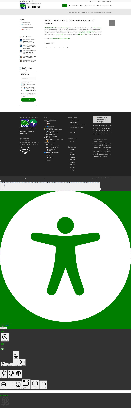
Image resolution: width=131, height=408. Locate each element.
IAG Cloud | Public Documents (77, 125)
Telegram (72, 164)
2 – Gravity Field (51, 134)
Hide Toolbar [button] (3, 328)
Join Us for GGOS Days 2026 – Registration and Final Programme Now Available (29, 41)
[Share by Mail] (67, 47)
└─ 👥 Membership (49, 126)
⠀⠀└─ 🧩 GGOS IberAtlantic (28, 90)
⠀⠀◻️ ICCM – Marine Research (51, 146)
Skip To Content (3, 389)
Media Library (73, 122)
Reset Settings (4, 395)
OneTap (7, 325)
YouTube (72, 162)
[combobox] (50, 186)
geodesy (89, 31)
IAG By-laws (73, 132)
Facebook (72, 157)
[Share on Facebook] (47, 47)
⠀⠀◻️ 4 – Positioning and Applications (53, 139)
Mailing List (73, 170)
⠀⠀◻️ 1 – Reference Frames (51, 133)
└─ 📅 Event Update (25, 29)
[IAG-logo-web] (30, 5)
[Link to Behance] (34, 1)
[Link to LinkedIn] (20, 1)
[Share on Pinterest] (59, 47)
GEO (84, 31)
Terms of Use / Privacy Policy (77, 127)
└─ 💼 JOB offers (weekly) (28, 87)
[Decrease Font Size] (2, 331)
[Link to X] (29, 1)
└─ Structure (48, 155)
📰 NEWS (22, 20)
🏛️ (44, 129)
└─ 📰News (48, 121)
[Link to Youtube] (22, 1)
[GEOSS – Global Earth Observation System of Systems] (112, 23)
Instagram (72, 159)
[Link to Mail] (38, 1)
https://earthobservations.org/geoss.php (60, 38)
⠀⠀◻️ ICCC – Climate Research (51, 147)
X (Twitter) (72, 154)
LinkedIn (72, 149)
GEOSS (46, 28)
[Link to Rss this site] (36, 1)
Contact (72, 141)
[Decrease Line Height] (2, 349)
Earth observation (97, 28)
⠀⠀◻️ (45, 134)
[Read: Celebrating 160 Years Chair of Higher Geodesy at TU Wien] (21, 61)
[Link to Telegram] (31, 1)
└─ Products (48, 159)
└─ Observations (49, 157)
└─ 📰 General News (25, 22)
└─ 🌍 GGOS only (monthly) (28, 88)
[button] (100, 189)
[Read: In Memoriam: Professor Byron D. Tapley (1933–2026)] (21, 57)
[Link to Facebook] (25, 1)
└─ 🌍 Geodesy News (25, 24)
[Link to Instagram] (27, 1)
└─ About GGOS (49, 154)
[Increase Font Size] (2, 326)
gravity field (88, 32)
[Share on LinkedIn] (63, 47)
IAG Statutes (74, 130)
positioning (82, 32)
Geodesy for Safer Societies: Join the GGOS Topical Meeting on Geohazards (29, 47)
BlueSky (72, 152)
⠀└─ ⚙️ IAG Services (49, 150)
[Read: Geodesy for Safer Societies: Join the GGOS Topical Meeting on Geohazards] (21, 46)
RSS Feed (72, 167)
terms (24, 96)
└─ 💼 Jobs (47, 124)
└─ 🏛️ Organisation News (26, 27)
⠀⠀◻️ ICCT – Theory (49, 144)
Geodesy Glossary (74, 120)
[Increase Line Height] (2, 344)
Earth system (80, 34)
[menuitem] (89, 1)
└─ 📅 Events (48, 123)
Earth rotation (59, 34)
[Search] (110, 5)
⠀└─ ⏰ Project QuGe (49, 149)
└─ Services (48, 160)
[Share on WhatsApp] (55, 47)
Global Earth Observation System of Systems (60, 28)
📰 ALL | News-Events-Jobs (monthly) (28, 85)
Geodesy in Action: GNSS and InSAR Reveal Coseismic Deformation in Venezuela (29, 52)
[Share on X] (51, 47)
